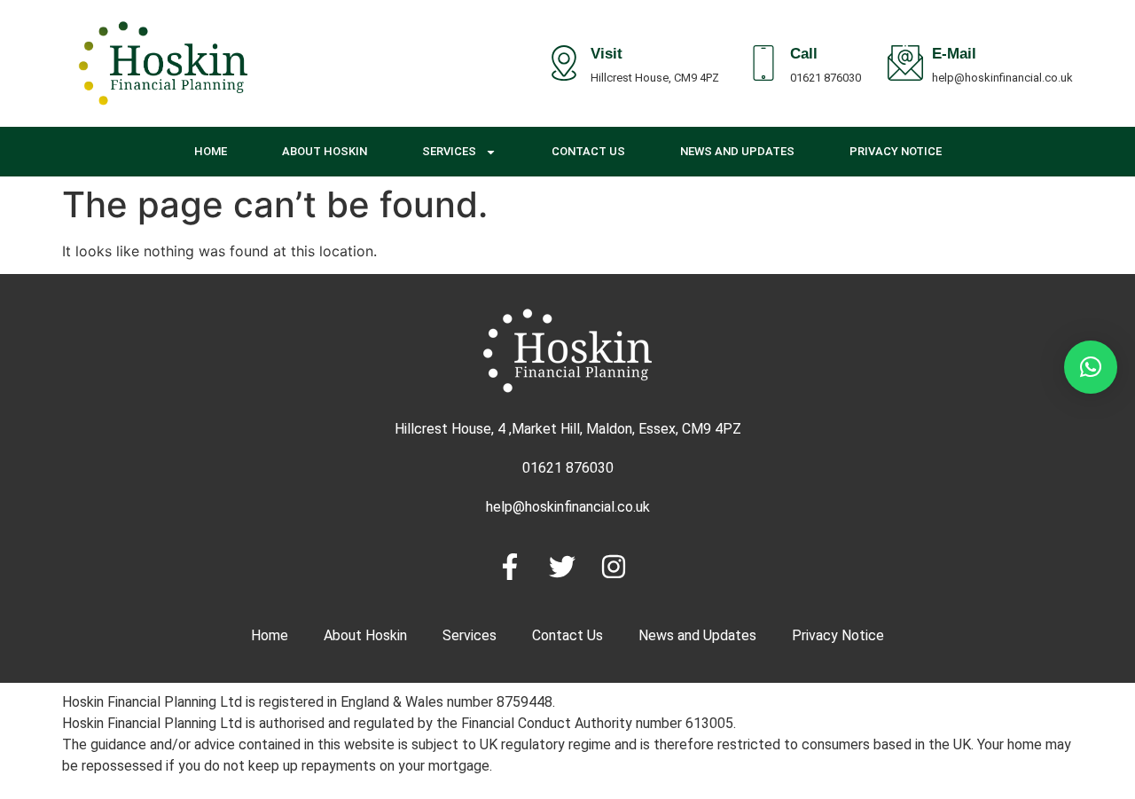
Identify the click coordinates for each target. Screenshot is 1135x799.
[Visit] (564, 63)
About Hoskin (324, 151)
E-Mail (954, 56)
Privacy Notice (895, 151)
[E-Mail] (905, 63)
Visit (606, 56)
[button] (1090, 367)
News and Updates (737, 151)
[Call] (763, 63)
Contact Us (588, 151)
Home (210, 151)
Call (804, 56)
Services (449, 151)
